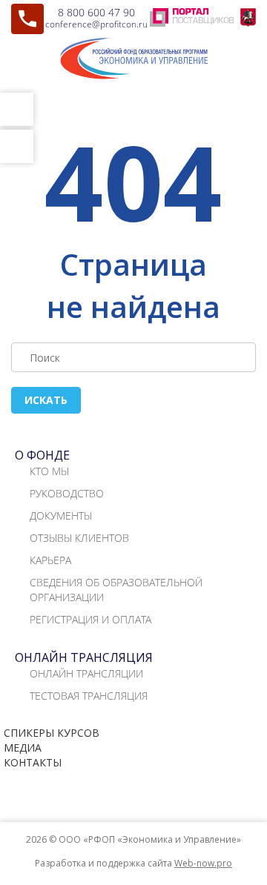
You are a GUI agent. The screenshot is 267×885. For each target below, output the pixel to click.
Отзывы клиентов (79, 538)
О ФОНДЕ (42, 455)
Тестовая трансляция (89, 696)
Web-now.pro (203, 863)
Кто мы (49, 471)
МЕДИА (23, 747)
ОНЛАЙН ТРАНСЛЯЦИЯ (84, 657)
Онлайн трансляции (86, 673)
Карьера (50, 560)
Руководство (67, 493)
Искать (45, 400)
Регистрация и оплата (90, 619)
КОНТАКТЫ (33, 762)
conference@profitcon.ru (96, 24)
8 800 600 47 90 (96, 12)
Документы (61, 515)
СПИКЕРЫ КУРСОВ (51, 733)
